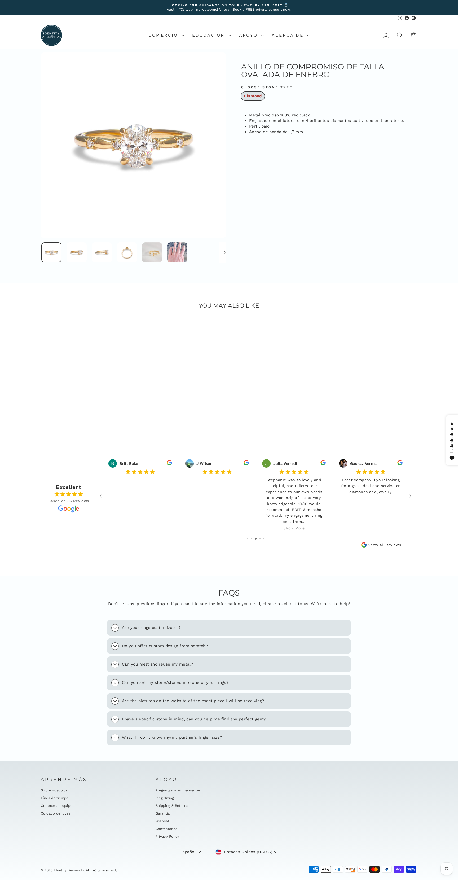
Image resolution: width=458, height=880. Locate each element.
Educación (209, 35)
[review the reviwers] (169, 464)
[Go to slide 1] (247, 538)
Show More (294, 528)
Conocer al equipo (56, 806)
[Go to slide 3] (256, 539)
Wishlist (162, 821)
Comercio (164, 35)
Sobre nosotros (54, 790)
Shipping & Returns (172, 806)
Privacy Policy (167, 836)
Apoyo (249, 35)
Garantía (163, 813)
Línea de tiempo (55, 798)
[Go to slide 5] (263, 538)
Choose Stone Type (267, 87)
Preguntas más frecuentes (178, 790)
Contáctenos (167, 829)
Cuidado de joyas (56, 813)
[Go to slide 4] (260, 538)
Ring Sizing (165, 798)
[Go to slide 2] (251, 538)
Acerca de (289, 35)
